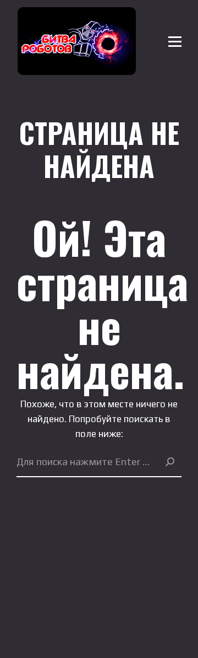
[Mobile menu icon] (175, 41)
